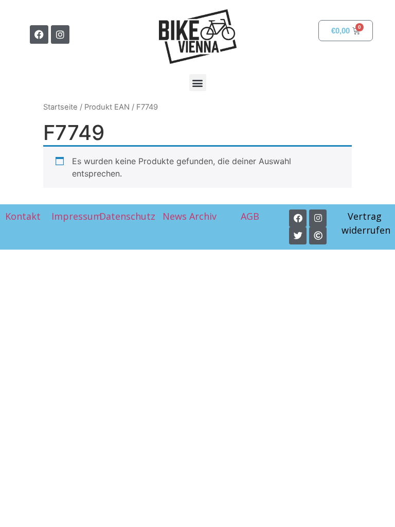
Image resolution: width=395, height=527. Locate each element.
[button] (197, 82)
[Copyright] (318, 235)
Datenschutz (127, 216)
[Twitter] (298, 235)
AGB (251, 216)
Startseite (60, 107)
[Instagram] (60, 34)
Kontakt (23, 216)
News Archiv (190, 216)
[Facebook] (39, 34)
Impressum (76, 216)
